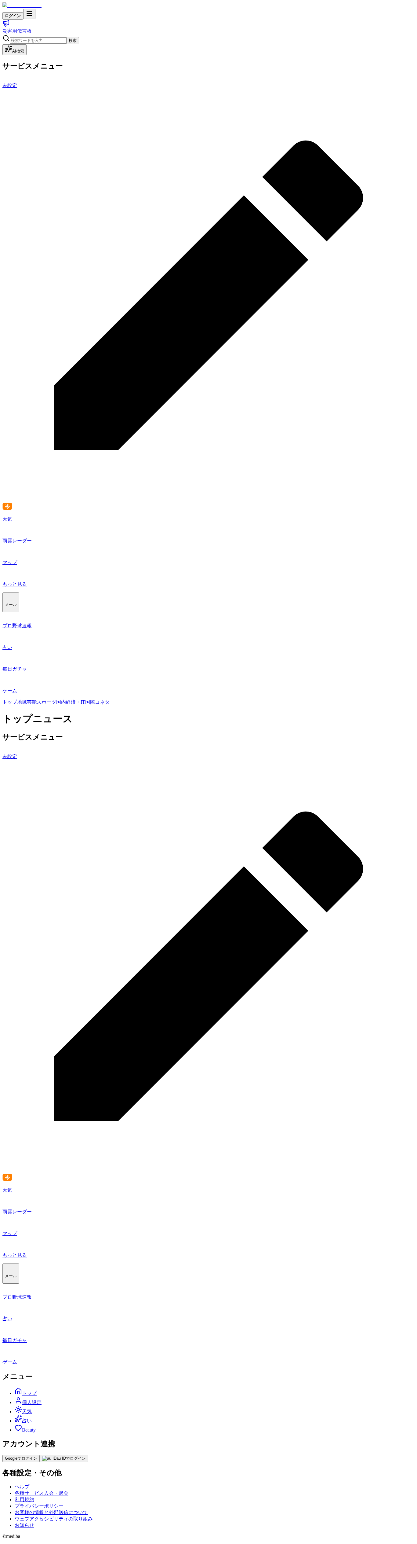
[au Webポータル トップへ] (22, 5)
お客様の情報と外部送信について (51, 1512)
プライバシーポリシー (39, 1506)
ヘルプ (22, 1486)
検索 (73, 40)
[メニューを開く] (29, 14)
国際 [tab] (90, 702)
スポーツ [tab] (46, 702)
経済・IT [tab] (75, 702)
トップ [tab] (9, 702)
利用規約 (24, 1499)
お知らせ (24, 1525)
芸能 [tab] (32, 702)
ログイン (13, 15)
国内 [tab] (61, 702)
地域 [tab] (22, 702)
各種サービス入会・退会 (41, 1493)
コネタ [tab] (102, 702)
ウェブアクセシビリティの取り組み (54, 1518)
